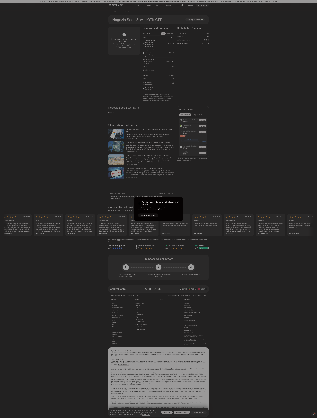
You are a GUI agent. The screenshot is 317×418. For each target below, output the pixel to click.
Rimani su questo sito (148, 215)
